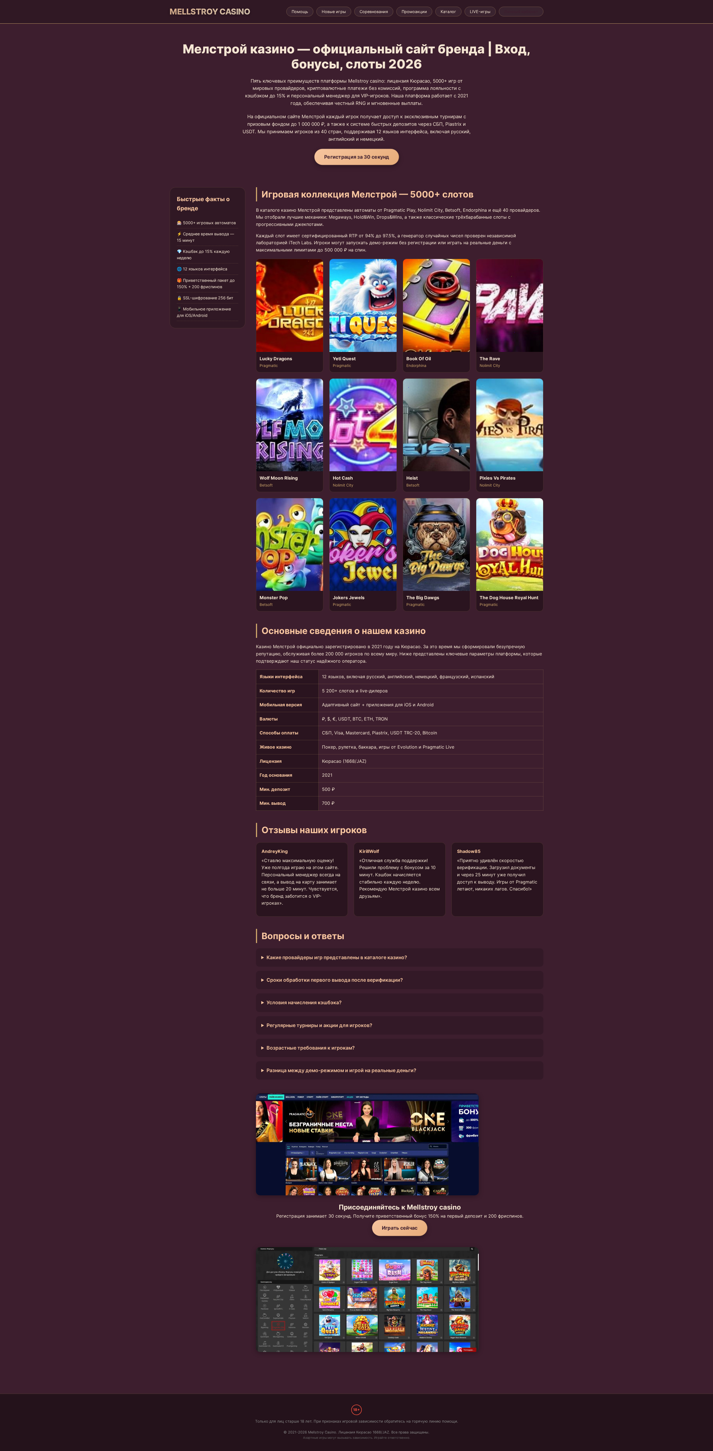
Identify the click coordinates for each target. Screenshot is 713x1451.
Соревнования (374, 11)
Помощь (300, 11)
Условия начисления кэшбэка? (304, 1002)
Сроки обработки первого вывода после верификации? (335, 980)
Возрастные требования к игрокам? (311, 1048)
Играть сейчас (399, 1228)
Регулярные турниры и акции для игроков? (319, 1025)
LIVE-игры (480, 11)
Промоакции (414, 11)
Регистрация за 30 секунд (356, 157)
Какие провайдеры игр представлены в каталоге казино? (337, 957)
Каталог (448, 11)
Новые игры (334, 11)
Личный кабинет (521, 11)
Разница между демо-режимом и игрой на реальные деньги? (341, 1070)
